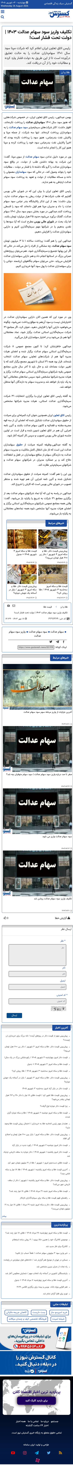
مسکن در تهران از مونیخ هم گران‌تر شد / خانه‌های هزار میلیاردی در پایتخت (36, 1260)
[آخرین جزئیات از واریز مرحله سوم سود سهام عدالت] (37, 687)
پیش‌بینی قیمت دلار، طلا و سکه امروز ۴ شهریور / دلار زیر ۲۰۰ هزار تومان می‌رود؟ (53, 554)
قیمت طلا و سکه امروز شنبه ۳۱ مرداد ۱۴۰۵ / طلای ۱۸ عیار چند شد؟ (38, 1191)
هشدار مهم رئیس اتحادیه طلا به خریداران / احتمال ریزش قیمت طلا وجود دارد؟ (37, 1125)
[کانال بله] (35, 1363)
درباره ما (45, 1421)
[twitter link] (48, 1451)
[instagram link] (24, 1451)
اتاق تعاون (58, 415)
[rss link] (60, 1451)
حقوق (19, 445)
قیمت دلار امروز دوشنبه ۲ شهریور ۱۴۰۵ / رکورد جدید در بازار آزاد (40, 1145)
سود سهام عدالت (18, 127)
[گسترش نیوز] (59, 14)
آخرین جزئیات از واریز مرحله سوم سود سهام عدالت (48, 712)
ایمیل (62, 981)
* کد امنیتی (62, 995)
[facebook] (65, 642)
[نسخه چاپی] (8, 605)
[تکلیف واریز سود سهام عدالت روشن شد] (37, 873)
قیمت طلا (47, 607)
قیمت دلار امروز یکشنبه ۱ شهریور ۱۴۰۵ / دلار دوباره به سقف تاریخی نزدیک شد (36, 1154)
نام (63, 968)
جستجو (54, 1421)
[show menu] (2, 12)
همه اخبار (21, 1421)
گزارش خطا (61, 918)
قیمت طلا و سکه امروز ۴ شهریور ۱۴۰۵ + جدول (25, 552)
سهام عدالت (31, 157)
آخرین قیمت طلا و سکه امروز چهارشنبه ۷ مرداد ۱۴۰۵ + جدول (41, 1280)
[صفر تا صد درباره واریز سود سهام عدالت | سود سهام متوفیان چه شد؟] (37, 749)
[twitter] (51, 642)
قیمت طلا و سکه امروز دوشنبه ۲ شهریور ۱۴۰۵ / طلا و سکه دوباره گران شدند (38, 1115)
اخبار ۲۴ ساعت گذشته (37, 1425)
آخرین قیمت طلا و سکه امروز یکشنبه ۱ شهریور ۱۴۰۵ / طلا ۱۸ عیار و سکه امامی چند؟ (37, 1171)
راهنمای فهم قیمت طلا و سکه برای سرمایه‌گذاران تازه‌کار (44, 1198)
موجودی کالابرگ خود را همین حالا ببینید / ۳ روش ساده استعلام (40, 1239)
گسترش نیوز (23, 1433)
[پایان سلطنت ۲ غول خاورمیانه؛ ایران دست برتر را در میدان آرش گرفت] (58, 642)
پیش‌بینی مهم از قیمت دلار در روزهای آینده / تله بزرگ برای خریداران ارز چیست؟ (38, 1038)
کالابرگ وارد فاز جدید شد (57, 1246)
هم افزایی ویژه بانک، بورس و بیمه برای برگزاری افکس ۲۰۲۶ (42, 1287)
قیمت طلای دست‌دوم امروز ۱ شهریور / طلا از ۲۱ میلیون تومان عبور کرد (38, 1163)
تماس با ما (33, 1421)
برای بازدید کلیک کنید (36, 1400)
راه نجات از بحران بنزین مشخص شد (52, 1266)
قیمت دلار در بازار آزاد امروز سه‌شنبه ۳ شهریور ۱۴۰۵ (45, 1088)
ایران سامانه (29, 1445)
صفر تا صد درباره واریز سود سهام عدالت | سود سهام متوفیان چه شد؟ (39, 774)
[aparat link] (37, 1459)
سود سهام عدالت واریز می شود (57, 837)
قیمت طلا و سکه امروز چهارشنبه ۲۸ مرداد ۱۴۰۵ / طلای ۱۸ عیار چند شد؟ (36, 1233)
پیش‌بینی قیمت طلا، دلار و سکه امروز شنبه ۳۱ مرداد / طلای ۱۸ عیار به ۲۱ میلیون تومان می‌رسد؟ (37, 1207)
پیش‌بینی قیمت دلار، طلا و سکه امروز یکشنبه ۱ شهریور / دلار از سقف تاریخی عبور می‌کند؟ (39, 1182)
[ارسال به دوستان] (13, 605)
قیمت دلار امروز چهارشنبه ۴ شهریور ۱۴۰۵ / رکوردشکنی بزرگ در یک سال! (36, 1057)
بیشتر (4, 1216)
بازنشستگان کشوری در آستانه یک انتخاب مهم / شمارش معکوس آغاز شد (36, 1273)
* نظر (62, 941)
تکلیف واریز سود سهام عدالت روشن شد (53, 899)
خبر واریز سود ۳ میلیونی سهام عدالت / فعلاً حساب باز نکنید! (41, 1253)
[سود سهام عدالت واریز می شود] (37, 811)
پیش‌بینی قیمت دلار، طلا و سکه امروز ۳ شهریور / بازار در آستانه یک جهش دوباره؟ (23, 590)
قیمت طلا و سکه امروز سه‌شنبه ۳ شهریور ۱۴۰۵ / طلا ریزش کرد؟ (53, 590)
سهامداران (20, 172)
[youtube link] (13, 1451)
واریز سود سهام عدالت (25, 634)
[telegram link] (36, 1451)
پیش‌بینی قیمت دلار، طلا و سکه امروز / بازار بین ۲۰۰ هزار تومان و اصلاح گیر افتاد (37, 1136)
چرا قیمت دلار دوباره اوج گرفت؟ (54, 1106)
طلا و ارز (64, 607)
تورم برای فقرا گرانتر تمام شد (55, 1293)
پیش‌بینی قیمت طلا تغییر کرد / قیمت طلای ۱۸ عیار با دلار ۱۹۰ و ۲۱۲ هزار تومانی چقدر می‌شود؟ (37, 1097)
